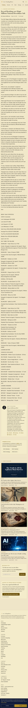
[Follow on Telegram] (26, 2)
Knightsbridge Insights (6, 624)
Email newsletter (4, 681)
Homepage (3, 622)
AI (23, 4)
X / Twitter (4, 678)
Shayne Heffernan (9, 9)
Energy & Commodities (6, 644)
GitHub (21, 432)
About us (3, 663)
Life (2, 658)
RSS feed (3, 629)
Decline (7, 705)
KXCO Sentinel (15, 449)
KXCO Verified (4, 688)
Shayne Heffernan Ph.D (12, 408)
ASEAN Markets (4, 642)
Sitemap (3, 631)
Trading (3, 4)
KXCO (18, 443)
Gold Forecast (4, 641)
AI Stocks (3, 636)
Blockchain (3, 639)
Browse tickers (4, 627)
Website (10, 434)
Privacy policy (4, 669)
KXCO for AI (14, 451)
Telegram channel (6, 679)
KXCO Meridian (6, 449)
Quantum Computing (5, 637)
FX (12, 4)
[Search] (23, 1)
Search (2, 626)
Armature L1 (3, 695)
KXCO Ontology (6, 451)
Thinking (3, 648)
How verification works (6, 664)
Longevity (3, 654)
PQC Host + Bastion (5, 693)
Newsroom (3, 673)
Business (16, 432)
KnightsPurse (4, 691)
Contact (2, 668)
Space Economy (4, 646)
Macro (2, 651)
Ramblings (3, 656)
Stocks (8, 4)
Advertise (3, 666)
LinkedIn (10, 432)
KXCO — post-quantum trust (7, 686)
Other (15, 434)
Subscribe (22, 574)
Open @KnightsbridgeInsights (11, 594)
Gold (15, 4)
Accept (20, 705)
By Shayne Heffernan (5, 16)
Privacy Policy (4, 702)
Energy (19, 4)
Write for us (3, 671)
